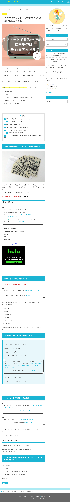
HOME (3, 491)
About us (64, 1)
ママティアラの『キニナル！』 (12, 2)
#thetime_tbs (28, 290)
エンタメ (5, 483)
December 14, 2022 (18, 221)
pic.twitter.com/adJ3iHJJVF (11, 367)
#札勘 (12, 365)
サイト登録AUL (50, 92)
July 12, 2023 (28, 295)
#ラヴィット (23, 214)
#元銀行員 (30, 363)
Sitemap (53, 1)
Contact (58, 1)
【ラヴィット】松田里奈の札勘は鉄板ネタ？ (17, 130)
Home (48, 1)
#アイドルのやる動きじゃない (22, 365)
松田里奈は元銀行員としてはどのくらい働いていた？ (19, 119)
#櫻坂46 (37, 363)
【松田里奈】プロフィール (14, 121)
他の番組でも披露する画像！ (14, 132)
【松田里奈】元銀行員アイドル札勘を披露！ (17, 127)
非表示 (26, 116)
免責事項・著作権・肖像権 (46, 496)
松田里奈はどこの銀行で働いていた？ (15, 124)
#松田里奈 (30, 214)
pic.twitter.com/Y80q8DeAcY (11, 216)
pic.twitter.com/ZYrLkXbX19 (10, 292)
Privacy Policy (31, 496)
